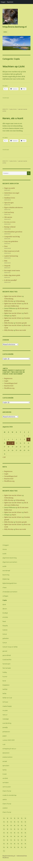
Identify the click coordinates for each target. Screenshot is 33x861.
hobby (5, 672)
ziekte (5, 799)
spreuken (6, 765)
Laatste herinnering (11, 256)
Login (6, 381)
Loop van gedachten (11, 241)
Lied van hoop (9, 212)
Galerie (5, 630)
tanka (4, 770)
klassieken (6, 685)
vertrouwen (7, 787)
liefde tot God (7, 698)
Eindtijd (5, 613)
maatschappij (7, 706)
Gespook (7, 265)
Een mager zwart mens (12, 270)
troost (5, 774)
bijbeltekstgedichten (10, 583)
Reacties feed (8, 386)
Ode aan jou (8, 217)
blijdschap (6, 579)
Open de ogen (9, 203)
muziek (5, 710)
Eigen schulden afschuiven (13, 207)
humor (5, 676)
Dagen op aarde (9, 188)
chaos (4, 587)
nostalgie (6, 719)
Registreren (8, 378)
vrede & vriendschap (9, 795)
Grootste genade (21, 323)
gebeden (6, 638)
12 (12, 443)
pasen (5, 736)
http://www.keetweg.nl (15, 27)
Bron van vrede (21, 330)
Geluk (5, 634)
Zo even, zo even (9, 222)
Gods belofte (7, 659)
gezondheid (7, 655)
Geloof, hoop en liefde (10, 647)
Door (6, 246)
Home (14, 109)
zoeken (5, 808)
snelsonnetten (7, 757)
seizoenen (6, 753)
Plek (5, 261)
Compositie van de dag (12, 236)
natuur (5, 715)
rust (4, 744)
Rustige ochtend (9, 227)
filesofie (5, 626)
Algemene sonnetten (10, 562)
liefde (4, 693)
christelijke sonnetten (10, 592)
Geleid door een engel (11, 193)
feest (4, 621)
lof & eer (5, 702)
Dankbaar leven (9, 198)
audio (4, 553)
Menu (5, 32)
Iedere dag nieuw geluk (12, 275)
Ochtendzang (8, 299)
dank (4, 604)
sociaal (5, 761)
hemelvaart (6, 664)
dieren (5, 609)
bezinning (6, 575)
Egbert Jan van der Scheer (13, 296)
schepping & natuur (9, 748)
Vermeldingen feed (10, 383)
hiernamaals (7, 668)
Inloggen (6, 545)
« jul (4, 457)
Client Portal (7, 791)
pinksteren (6, 732)
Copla (11, 109)
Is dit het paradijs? (10, 280)
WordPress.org (9, 388)
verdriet (5, 778)
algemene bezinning (10, 558)
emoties (5, 617)
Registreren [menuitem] (10, 2)
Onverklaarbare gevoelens (13, 232)
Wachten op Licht (14, 66)
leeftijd (5, 689)
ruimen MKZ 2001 (9, 740)
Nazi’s (26, 313)
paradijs (5, 727)
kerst (4, 681)
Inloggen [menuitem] (3, 2)
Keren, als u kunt (13, 118)
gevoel (5, 651)
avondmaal (6, 570)
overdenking (7, 723)
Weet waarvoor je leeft (11, 251)
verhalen (6, 782)
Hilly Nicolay (8, 301)
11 (8, 443)
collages (5, 596)
